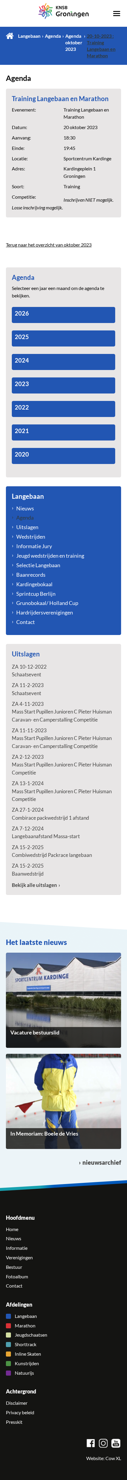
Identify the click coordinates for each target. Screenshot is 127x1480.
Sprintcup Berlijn (36, 594)
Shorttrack (25, 1344)
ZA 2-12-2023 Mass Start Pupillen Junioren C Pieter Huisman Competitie (62, 764)
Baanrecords (30, 575)
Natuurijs (24, 1373)
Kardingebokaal (34, 584)
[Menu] (117, 13)
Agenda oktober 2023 (73, 42)
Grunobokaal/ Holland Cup (47, 603)
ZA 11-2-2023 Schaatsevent (28, 689)
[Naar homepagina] (63, 11)
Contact (25, 622)
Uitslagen (27, 527)
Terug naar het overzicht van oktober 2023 (49, 244)
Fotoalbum (17, 1276)
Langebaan (29, 36)
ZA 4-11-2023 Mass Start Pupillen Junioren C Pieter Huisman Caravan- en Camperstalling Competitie (62, 711)
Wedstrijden (30, 537)
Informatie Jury (34, 546)
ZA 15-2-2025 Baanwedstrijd (28, 869)
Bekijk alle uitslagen (34, 885)
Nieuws (25, 508)
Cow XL (113, 1458)
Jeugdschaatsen (31, 1335)
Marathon (25, 1325)
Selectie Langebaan (38, 565)
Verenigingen (19, 1257)
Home (10, 36)
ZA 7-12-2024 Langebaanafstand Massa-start (46, 832)
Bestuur (14, 1267)
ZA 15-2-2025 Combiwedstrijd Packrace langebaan (52, 851)
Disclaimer (16, 1403)
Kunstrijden (27, 1363)
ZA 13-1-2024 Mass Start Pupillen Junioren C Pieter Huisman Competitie (62, 791)
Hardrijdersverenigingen (44, 612)
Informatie (16, 1248)
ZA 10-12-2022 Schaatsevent (29, 670)
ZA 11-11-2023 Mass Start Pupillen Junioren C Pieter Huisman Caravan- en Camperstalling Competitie (62, 738)
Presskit (14, 1422)
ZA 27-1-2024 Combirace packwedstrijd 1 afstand (50, 813)
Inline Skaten (28, 1354)
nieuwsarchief (101, 1162)
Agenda (53, 36)
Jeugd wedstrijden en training (50, 556)
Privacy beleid (20, 1412)
